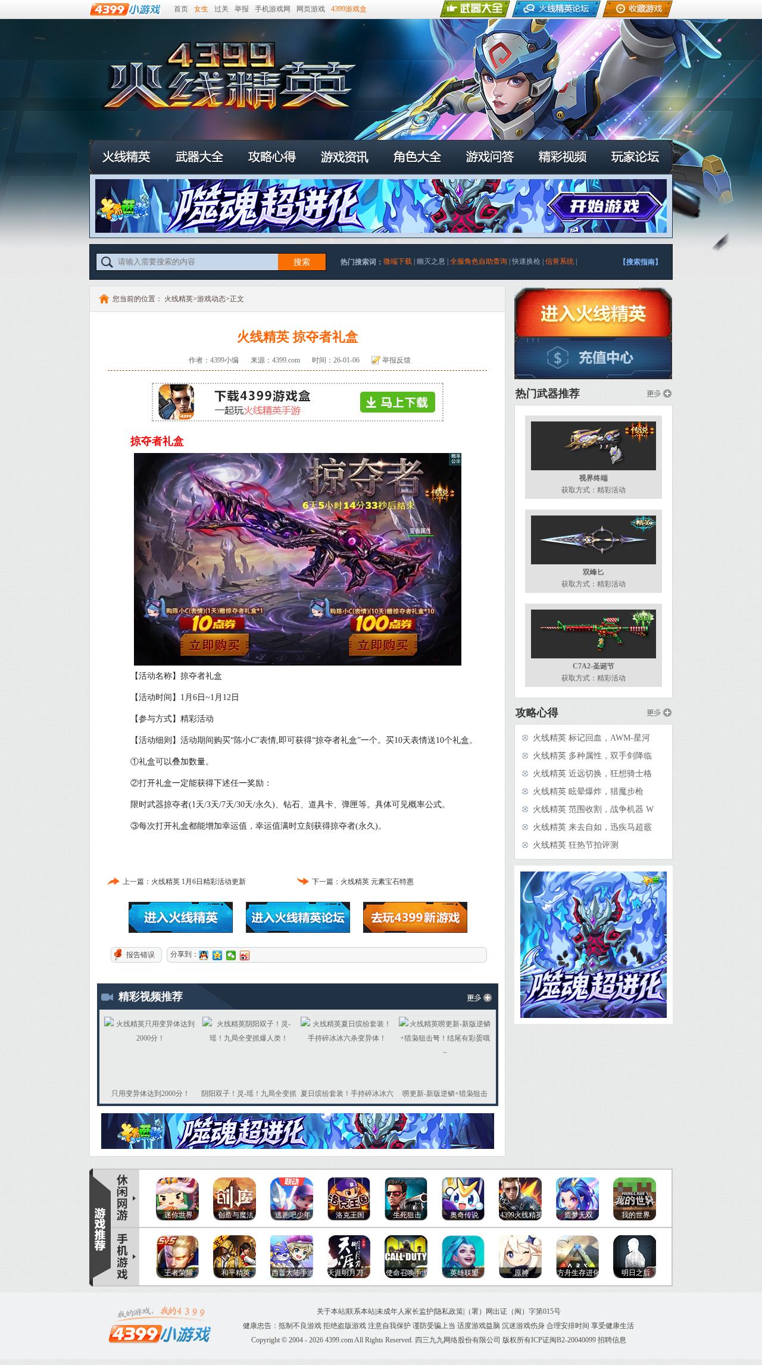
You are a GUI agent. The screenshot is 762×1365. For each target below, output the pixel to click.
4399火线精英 (357, 84)
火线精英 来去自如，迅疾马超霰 (592, 827)
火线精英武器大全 (199, 157)
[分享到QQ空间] (218, 955)
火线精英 (126, 157)
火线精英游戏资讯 (344, 157)
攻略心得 (537, 713)
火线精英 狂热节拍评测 (576, 845)
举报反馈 (396, 360)
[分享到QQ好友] (204, 955)
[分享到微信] (231, 955)
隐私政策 (449, 1311)
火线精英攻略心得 (272, 157)
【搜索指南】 (640, 262)
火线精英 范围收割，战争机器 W (593, 809)
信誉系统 (559, 261)
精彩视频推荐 (150, 996)
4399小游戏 (415, 917)
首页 (181, 9)
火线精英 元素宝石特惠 (377, 881)
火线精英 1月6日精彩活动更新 (198, 881)
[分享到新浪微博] (245, 955)
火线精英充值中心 (593, 358)
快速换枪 (526, 261)
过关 (221, 9)
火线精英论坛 (298, 917)
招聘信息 (612, 1340)
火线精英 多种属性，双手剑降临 (592, 755)
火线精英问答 (490, 157)
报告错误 (140, 955)
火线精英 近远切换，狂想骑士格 (592, 773)
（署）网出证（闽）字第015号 (512, 1311)
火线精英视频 (562, 157)
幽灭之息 (431, 261)
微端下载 (397, 261)
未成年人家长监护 (404, 1311)
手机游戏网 (273, 9)
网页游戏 (310, 9)
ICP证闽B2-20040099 (563, 1340)
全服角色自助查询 (478, 261)
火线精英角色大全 (417, 157)
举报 (242, 9)
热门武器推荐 (548, 393)
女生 (201, 9)
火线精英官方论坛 (635, 157)
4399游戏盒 (349, 9)
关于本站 (331, 1311)
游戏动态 (211, 299)
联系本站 (360, 1311)
